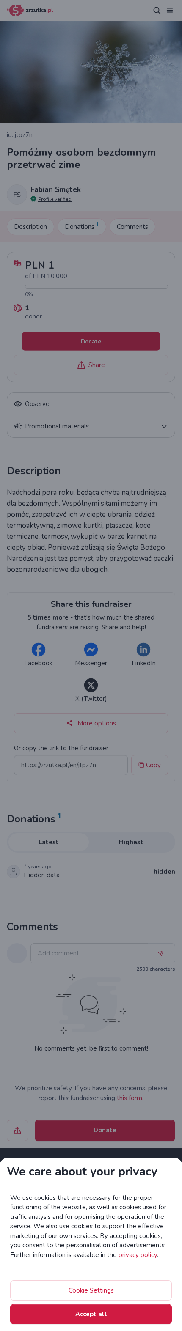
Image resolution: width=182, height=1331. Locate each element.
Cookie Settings (91, 1290)
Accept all (91, 1314)
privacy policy (138, 1255)
